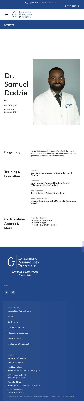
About (10, 316)
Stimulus (71, 397)
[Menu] (6, 14)
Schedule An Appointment (19, 311)
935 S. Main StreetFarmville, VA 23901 (16, 391)
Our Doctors (13, 322)
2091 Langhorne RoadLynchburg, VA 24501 (17, 376)
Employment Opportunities (20, 344)
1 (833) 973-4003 (19, 363)
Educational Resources (18, 333)
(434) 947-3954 (32, 3)
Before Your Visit (15, 338)
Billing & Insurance (16, 327)
